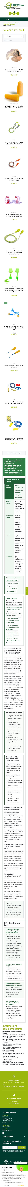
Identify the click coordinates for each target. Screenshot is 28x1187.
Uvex (14, 140)
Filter (26, 590)
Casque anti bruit (11, 586)
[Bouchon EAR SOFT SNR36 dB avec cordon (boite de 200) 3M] (14, 423)
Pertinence (14, 36)
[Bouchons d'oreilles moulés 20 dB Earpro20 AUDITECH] (14, 55)
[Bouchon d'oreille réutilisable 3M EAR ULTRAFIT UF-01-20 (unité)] (14, 387)
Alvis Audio (14, 212)
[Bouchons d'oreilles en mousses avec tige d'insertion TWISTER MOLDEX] (14, 274)
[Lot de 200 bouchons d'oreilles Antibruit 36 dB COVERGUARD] (14, 91)
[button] (10, 13)
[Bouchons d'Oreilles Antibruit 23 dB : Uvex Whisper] (14, 164)
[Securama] (14, 6)
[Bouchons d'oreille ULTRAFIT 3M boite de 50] (14, 351)
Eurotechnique (14, 103)
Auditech (14, 67)
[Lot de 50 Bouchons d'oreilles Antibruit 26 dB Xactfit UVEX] (14, 127)
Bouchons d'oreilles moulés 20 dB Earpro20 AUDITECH (14, 608)
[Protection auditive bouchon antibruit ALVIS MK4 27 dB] (14, 200)
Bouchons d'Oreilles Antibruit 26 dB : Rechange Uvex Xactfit (13, 640)
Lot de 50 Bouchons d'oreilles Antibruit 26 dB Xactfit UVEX (12, 634)
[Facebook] (3, 1133)
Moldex (14, 176)
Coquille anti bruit (12, 588)
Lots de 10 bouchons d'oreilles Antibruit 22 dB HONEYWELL (12, 627)
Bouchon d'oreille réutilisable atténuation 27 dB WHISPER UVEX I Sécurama (14, 613)
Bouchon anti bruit (12, 580)
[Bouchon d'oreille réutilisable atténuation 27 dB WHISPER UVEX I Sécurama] (14, 236)
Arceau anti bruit (11, 591)
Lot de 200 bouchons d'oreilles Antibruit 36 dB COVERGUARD (12, 620)
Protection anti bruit (12, 583)
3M (14, 324)
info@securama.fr (7, 1130)
